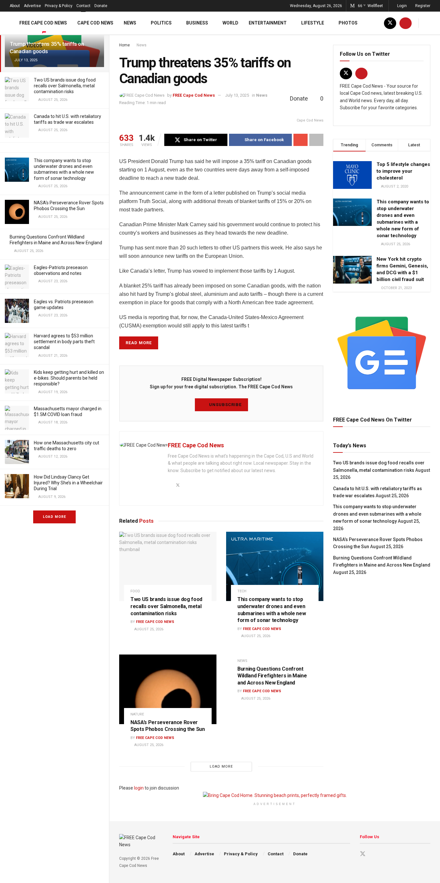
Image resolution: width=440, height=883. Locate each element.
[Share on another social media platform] (316, 140)
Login (401, 6)
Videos (34, 45)
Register (422, 6)
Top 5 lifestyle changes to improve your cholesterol (403, 171)
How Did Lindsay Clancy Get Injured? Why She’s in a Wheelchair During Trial (68, 482)
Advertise (32, 6)
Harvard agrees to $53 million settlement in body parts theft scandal (64, 341)
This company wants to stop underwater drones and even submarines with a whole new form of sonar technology (377, 514)
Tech (241, 591)
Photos (348, 22)
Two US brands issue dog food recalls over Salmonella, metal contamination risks (65, 85)
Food (135, 591)
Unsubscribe (225, 404)
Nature (137, 714)
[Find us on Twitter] (390, 23)
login (139, 788)
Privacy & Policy (58, 6)
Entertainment (268, 22)
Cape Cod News (95, 22)
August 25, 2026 (148, 629)
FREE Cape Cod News (43, 22)
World (230, 22)
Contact (83, 6)
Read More (139, 342)
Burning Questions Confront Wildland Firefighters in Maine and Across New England (272, 676)
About (15, 6)
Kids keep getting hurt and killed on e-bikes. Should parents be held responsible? (69, 378)
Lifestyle (312, 22)
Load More (54, 517)
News (130, 22)
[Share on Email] (300, 140)
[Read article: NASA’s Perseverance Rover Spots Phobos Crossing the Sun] (167, 689)
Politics (161, 22)
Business (197, 22)
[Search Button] (428, 23)
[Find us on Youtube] (405, 23)
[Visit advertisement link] (381, 353)
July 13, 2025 (237, 95)
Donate (100, 6)
